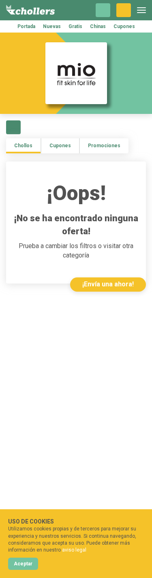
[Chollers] (30, 10)
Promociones (104, 145)
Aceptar (23, 564)
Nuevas (52, 26)
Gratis (75, 26)
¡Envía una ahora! (108, 284)
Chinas (98, 26)
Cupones (124, 26)
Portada (26, 26)
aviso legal (74, 550)
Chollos (23, 145)
